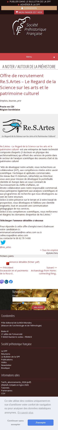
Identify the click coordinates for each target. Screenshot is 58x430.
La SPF (4, 351)
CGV (3, 393)
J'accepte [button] (41, 422)
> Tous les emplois (49, 250)
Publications (7, 359)
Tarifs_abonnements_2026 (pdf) (16, 382)
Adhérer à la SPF (29, 4)
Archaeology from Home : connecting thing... (44, 270)
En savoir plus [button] (25, 412)
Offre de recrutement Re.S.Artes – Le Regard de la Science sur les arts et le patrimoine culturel (28, 84)
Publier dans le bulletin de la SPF (29, 1)
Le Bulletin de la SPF (10, 356)
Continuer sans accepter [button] (15, 422)
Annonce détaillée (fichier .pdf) (24, 261)
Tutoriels (5, 387)
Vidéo (4, 362)
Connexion (30, 8)
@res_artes (5, 247)
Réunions (5, 353)
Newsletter (6, 365)
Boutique (5, 368)
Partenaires (6, 390)
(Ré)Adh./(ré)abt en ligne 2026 (15, 385)
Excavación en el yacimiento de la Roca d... (14, 270)
